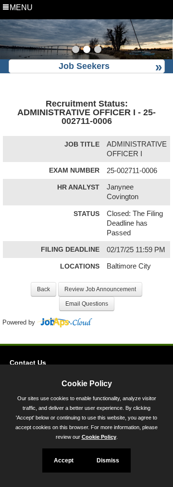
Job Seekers (84, 66)
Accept (64, 460)
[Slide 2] (86, 50)
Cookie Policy (99, 437)
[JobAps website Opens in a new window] (64, 322)
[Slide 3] (97, 50)
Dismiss (108, 460)
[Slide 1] (75, 50)
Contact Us (28, 362)
